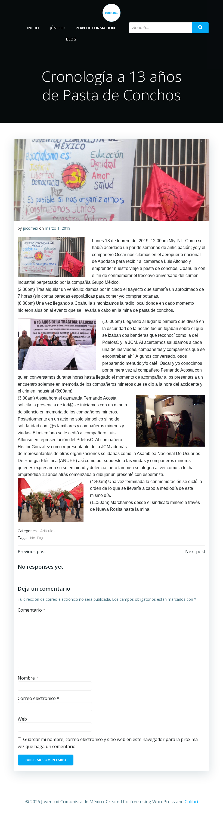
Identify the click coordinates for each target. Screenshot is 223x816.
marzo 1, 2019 (57, 228)
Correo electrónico (38, 698)
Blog (71, 39)
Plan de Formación (95, 27)
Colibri (191, 802)
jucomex (30, 228)
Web (22, 719)
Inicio (33, 27)
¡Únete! (57, 27)
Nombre (28, 678)
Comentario (31, 610)
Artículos (47, 530)
